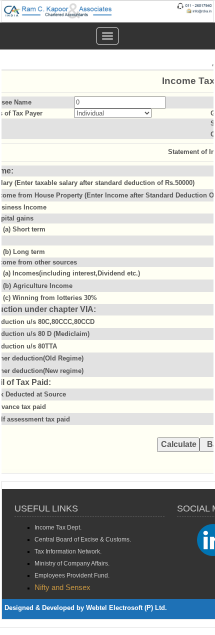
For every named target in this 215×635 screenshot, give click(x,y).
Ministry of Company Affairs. (72, 563)
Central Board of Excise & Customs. (82, 539)
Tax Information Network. (68, 551)
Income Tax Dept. (58, 527)
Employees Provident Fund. (72, 575)
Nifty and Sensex (62, 587)
